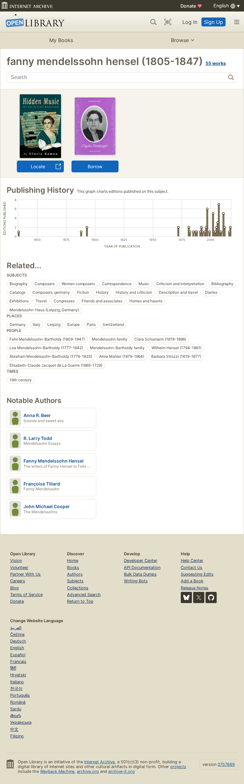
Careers (17, 581)
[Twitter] (198, 597)
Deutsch (18, 641)
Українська (20, 722)
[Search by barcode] (168, 22)
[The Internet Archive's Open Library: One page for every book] (34, 22)
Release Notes (194, 588)
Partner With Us (25, 574)
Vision (16, 560)
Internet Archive (99, 761)
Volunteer (19, 567)
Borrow (95, 166)
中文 (14, 729)
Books (73, 567)
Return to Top (80, 601)
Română (17, 702)
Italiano (17, 682)
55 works (216, 63)
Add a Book (192, 581)
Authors (75, 574)
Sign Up (213, 22)
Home (72, 560)
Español (17, 654)
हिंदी (13, 668)
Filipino (17, 736)
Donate (191, 6)
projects (178, 766)
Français (18, 661)
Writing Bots (136, 581)
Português (20, 695)
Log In (189, 22)
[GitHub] (211, 597)
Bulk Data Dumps (140, 574)
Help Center (192, 560)
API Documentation (142, 567)
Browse (180, 40)
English (17, 647)
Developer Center (140, 560)
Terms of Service (26, 594)
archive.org (88, 771)
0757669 (226, 764)
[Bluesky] (186, 597)
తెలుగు (15, 715)
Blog (14, 588)
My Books (61, 40)
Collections (77, 588)
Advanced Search (84, 594)
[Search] (153, 22)
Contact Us (191, 567)
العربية (16, 627)
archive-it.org (121, 771)
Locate (38, 166)
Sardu (15, 709)
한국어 (16, 688)
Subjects (75, 581)
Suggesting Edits (197, 574)
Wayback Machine (57, 771)
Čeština (17, 634)
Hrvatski (18, 675)
